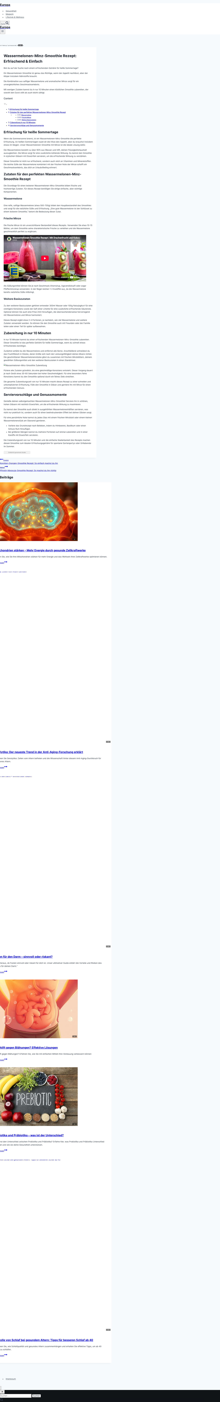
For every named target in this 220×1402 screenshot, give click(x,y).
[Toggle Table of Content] (5, 104)
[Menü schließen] (0, 1388)
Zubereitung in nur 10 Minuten (22, 122)
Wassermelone (26, 115)
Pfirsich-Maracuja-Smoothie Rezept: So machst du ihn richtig (28, 469)
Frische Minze (26, 117)
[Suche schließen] (2, 1392)
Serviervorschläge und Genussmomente (27, 125)
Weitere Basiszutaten (29, 120)
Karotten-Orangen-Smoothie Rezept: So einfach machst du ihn (29, 461)
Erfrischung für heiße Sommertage (24, 109)
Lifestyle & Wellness (15, 17)
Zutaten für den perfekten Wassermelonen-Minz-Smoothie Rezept (38, 112)
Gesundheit (11, 11)
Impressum (11, 1379)
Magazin (10, 14)
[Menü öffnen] (2, 31)
